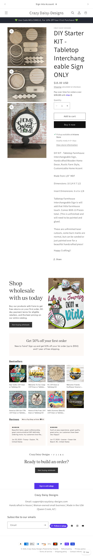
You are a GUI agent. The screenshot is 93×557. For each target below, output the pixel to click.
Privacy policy (80, 549)
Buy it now (69, 124)
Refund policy (66, 549)
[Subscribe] (45, 525)
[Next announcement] (88, 4)
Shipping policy (61, 551)
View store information (67, 145)
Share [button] (59, 259)
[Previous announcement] (4, 4)
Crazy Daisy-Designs (34, 549)
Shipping (57, 87)
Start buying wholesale (20, 325)
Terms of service (46, 551)
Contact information (78, 551)
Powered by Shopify (50, 549)
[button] (6, 13)
